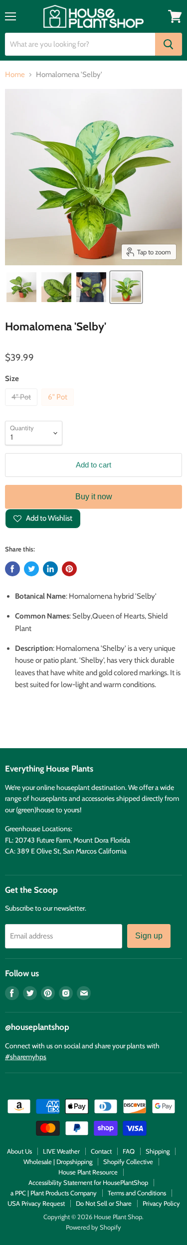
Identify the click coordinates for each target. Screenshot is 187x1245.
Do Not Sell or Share (104, 1203)
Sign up (149, 936)
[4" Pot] (22, 408)
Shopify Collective (128, 1162)
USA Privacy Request (36, 1203)
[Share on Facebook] (12, 568)
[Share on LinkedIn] (50, 568)
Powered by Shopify (93, 1227)
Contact (101, 1151)
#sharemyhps (25, 1056)
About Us (19, 1151)
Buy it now (93, 496)
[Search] (168, 44)
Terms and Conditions (137, 1193)
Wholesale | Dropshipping (57, 1162)
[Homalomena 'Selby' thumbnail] (21, 287)
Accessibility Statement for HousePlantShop (88, 1182)
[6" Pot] (58, 408)
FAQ (129, 1151)
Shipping (158, 1151)
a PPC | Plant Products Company (53, 1193)
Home (15, 75)
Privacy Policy (161, 1203)
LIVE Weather (61, 1151)
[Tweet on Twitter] (31, 568)
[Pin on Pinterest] (69, 568)
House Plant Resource (88, 1172)
